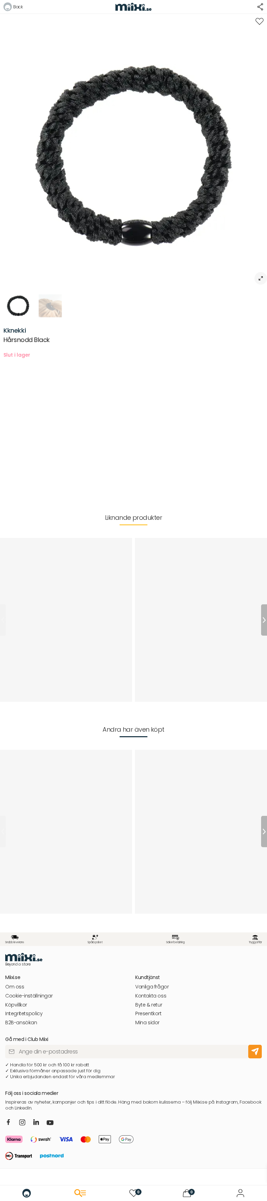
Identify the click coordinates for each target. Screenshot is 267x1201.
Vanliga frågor (152, 987)
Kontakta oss (150, 996)
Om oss (14, 987)
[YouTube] (50, 1123)
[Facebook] (8, 1122)
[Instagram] (22, 1123)
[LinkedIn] (36, 1122)
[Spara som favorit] (260, 21)
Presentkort (148, 1014)
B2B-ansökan (21, 1023)
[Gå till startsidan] (26, 1193)
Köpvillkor (16, 1005)
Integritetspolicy (23, 1014)
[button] (13, 8)
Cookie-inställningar (28, 996)
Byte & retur (148, 1005)
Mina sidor (147, 1023)
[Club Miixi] (240, 1193)
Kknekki (14, 330)
